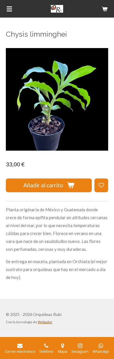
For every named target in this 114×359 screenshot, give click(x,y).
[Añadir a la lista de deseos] (101, 185)
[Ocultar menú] (9, 9)
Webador (45, 322)
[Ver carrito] (104, 9)
